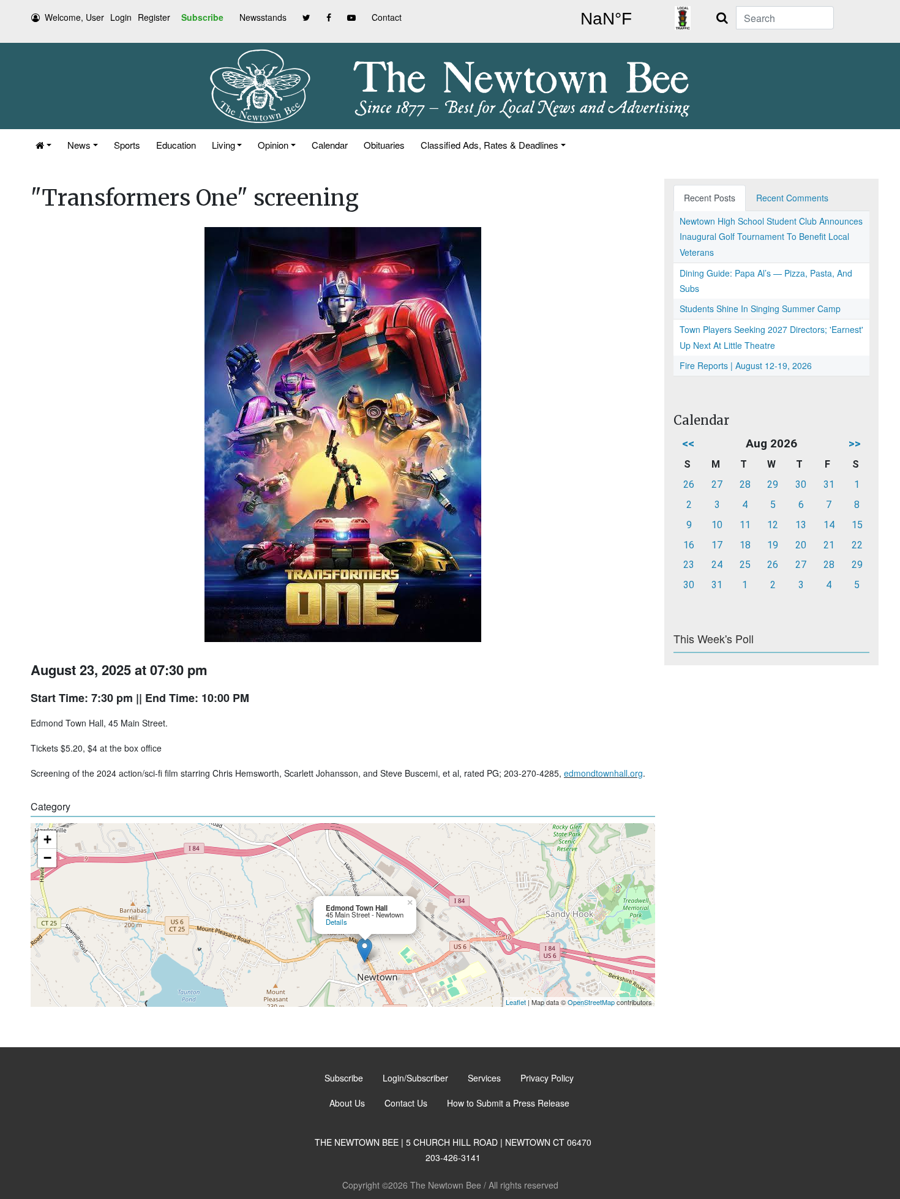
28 (745, 484)
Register (154, 17)
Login (121, 17)
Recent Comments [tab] (792, 198)
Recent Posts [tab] (709, 198)
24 (716, 564)
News (79, 144)
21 (828, 545)
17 (716, 545)
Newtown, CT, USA (606, 19)
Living (223, 144)
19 (772, 545)
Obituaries (384, 144)
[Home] (43, 144)
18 (745, 545)
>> (855, 443)
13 (800, 525)
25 (745, 564)
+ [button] (47, 839)
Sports (127, 144)
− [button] (47, 857)
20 (800, 545)
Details (336, 922)
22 (857, 545)
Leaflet (516, 1002)
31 (828, 484)
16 (688, 545)
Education (176, 144)
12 (772, 525)
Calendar (330, 144)
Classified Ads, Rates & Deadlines (489, 144)
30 (800, 484)
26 (688, 484)
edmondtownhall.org (603, 773)
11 (745, 525)
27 (716, 484)
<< (688, 443)
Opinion (273, 144)
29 (772, 484)
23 (688, 564)
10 (716, 525)
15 (857, 525)
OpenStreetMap (591, 1002)
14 (828, 525)
